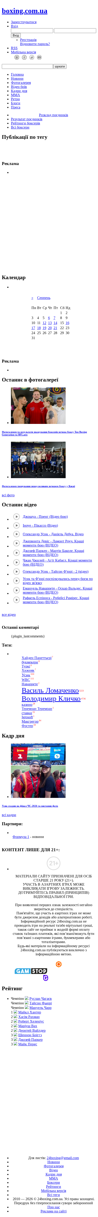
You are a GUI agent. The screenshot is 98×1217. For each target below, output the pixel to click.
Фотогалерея (21, 83)
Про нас (53, 1207)
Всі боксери (20, 127)
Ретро (15, 99)
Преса (15, 107)
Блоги (15, 103)
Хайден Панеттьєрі (37, 658)
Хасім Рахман (29, 1017)
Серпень (43, 298)
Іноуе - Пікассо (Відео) (40, 525)
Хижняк (28, 671)
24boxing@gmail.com (63, 1158)
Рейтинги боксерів (25, 123)
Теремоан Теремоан (37, 709)
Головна (17, 74)
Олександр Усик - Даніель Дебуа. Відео (53, 534)
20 (50, 328)
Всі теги (53, 1195)
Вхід (14, 26)
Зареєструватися (23, 22)
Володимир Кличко (51, 698)
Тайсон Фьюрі (40, 1003)
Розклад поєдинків (53, 115)
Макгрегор (30, 721)
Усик (26, 675)
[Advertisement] (49, 1099)
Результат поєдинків (26, 119)
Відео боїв (19, 87)
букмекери (30, 662)
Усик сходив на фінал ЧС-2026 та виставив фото (30, 805)
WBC (26, 680)
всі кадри (9, 815)
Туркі (26, 666)
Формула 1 (21, 837)
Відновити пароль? (35, 44)
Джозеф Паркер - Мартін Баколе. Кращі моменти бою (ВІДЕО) (53, 553)
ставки (27, 713)
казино (27, 704)
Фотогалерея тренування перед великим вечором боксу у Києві (38, 486)
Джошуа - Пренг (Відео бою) (45, 516)
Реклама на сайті (54, 1211)
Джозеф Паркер (30, 1040)
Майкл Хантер (29, 1012)
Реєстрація (28, 40)
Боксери (53, 1182)
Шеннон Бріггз (30, 1035)
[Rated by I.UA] (38, 1150)
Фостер (27, 726)
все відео (9, 614)
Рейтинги (53, 1187)
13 (50, 323)
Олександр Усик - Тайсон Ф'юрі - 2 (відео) (55, 571)
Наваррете (30, 684)
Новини (17, 78)
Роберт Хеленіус (31, 1021)
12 (44, 323)
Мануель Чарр (40, 1008)
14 (55, 323)
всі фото (8, 495)
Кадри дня (19, 91)
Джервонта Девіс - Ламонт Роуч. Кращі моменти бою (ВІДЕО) (53, 543)
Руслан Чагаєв (40, 998)
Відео (53, 1170)
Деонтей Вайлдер (32, 1030)
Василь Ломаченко (50, 690)
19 (44, 328)
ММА (15, 95)
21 (55, 328)
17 (33, 328)
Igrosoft (27, 717)
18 (39, 328)
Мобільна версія (23, 52)
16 (67, 323)
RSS (14, 48)
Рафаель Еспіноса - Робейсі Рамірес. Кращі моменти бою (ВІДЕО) (56, 600)
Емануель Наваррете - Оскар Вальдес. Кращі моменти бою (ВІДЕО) (57, 590)
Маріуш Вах (27, 1026)
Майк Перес (27, 1044)
